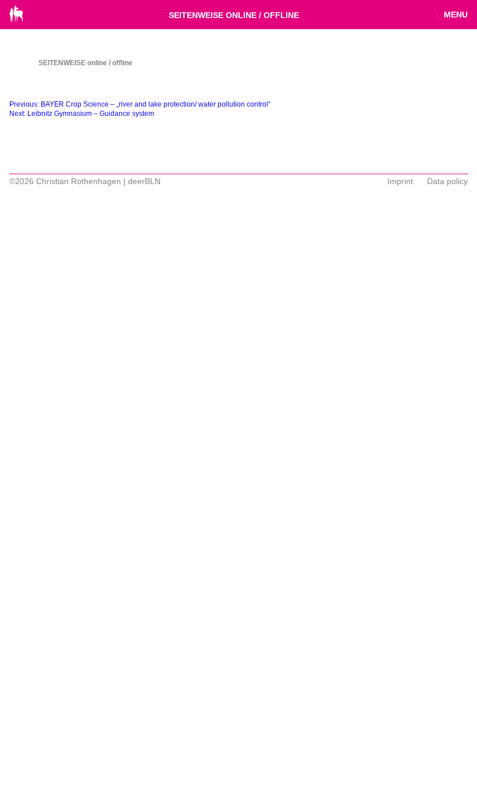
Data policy (447, 181)
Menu (456, 14)
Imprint (400, 181)
